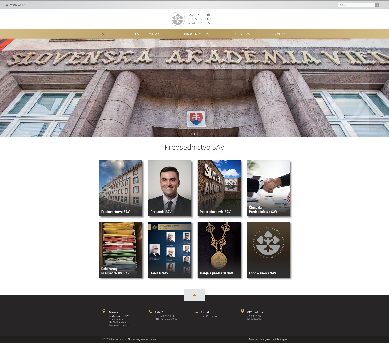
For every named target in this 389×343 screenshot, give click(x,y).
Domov (110, 34)
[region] (194, 88)
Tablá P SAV (241, 33)
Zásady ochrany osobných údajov (268, 339)
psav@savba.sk (209, 316)
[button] (191, 134)
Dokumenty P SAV (196, 33)
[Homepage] (177, 19)
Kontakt (280, 33)
